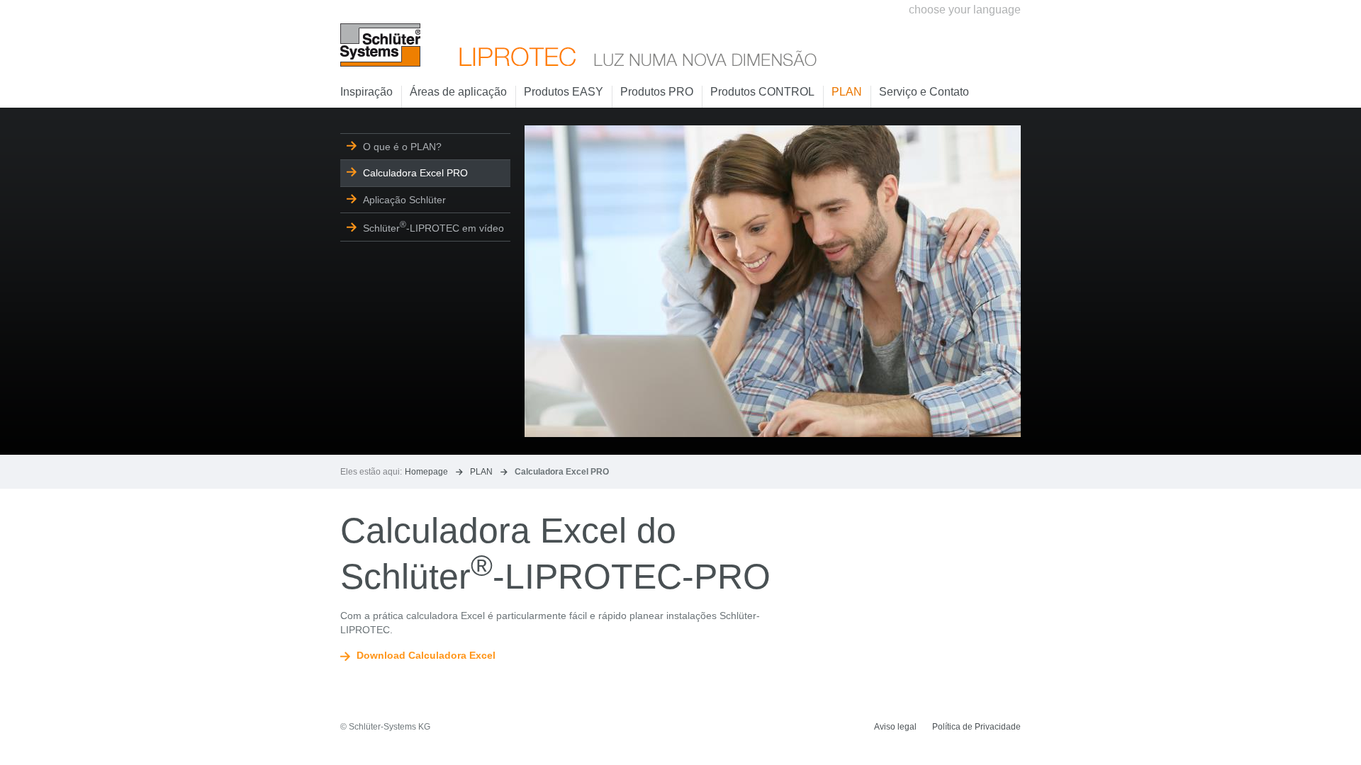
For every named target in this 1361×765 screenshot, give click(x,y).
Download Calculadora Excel (426, 655)
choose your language (965, 10)
